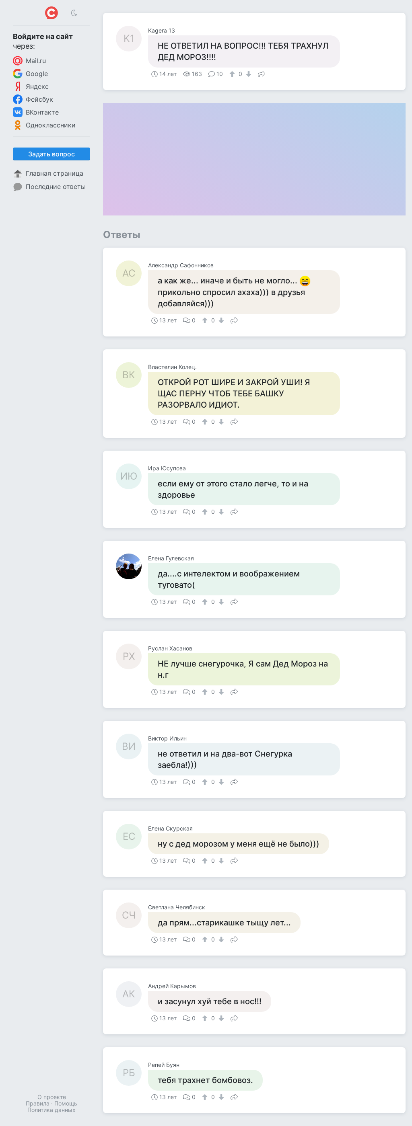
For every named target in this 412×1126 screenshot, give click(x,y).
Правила (37, 1103)
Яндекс (37, 86)
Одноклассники (51, 125)
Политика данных (51, 1109)
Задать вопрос (51, 154)
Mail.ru (36, 61)
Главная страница (54, 173)
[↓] (247, 74)
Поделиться (261, 73)
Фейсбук (39, 99)
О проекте (51, 1096)
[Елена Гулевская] (132, 566)
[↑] (233, 74)
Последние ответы (56, 187)
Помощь (65, 1103)
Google (37, 74)
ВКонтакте (42, 112)
